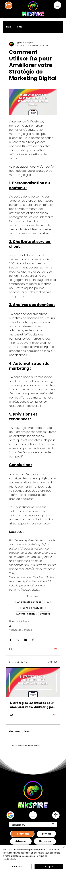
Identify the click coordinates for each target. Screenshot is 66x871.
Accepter (49, 866)
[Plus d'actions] (55, 44)
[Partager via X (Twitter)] (18, 639)
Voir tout (52, 661)
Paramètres (17, 866)
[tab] (22, 834)
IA (48, 601)
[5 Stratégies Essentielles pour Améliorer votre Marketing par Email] (33, 682)
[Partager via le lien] (33, 639)
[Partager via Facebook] (10, 639)
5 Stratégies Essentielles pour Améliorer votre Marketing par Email (32, 705)
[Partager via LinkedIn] (25, 639)
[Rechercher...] (53, 824)
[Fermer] (61, 849)
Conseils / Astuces (33, 607)
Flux (8, 26)
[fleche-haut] (56, 815)
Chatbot (45, 613)
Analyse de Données (29, 601)
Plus (19, 26)
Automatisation (25, 613)
